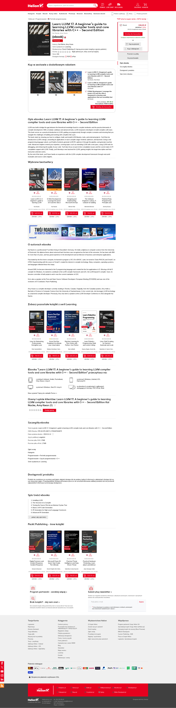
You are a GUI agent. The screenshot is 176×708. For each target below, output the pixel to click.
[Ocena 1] (58, 52)
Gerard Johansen (37, 569)
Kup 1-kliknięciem (133, 49)
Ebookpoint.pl (132, 687)
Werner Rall (71, 206)
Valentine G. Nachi (105, 349)
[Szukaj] (95, 5)
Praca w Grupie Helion (124, 636)
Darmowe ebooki (99, 13)
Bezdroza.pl (117, 687)
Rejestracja (31, 627)
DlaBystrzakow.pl (105, 687)
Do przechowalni (133, 58)
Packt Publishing (67, 49)
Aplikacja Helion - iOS (34, 646)
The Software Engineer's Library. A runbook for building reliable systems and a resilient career (89, 202)
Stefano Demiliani (52, 349)
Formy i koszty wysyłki (65, 638)
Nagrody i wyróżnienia (94, 636)
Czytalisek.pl (90, 692)
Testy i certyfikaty (33, 641)
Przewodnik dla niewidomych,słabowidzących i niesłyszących (67, 627)
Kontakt (60, 655)
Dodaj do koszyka (132, 34)
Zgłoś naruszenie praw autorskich (98, 639)
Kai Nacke (61, 44)
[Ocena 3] (63, 52)
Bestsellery (88, 13)
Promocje (72, 13)
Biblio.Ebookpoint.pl (120, 692)
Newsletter (61, 648)
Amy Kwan (69, 44)
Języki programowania (47, 458)
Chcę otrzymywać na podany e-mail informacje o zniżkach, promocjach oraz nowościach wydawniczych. (112, 607)
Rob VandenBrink (37, 349)
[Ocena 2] (61, 52)
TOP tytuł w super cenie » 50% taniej (131, 19)
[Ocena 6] (70, 52)
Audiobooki (63, 13)
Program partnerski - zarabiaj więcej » (48, 592)
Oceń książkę (92, 629)
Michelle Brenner (89, 206)
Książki (38, 13)
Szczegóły (126, 67)
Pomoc (53, 393)
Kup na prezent (134, 44)
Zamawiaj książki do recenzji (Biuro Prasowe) (131, 629)
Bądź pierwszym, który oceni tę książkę (85, 51)
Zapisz (141, 602)
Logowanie (31, 624)
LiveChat (60, 653)
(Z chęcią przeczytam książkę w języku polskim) (90, 49)
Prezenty (30, 639)
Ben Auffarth (71, 349)
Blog (59, 645)
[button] (114, 178)
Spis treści (126, 74)
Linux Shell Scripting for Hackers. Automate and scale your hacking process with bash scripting (107, 345)
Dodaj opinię (49, 410)
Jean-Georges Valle (89, 569)
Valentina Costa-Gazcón (71, 569)
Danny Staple (86, 349)
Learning (68, 47)
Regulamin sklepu (63, 631)
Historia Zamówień (33, 629)
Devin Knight (50, 569)
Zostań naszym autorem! (95, 627)
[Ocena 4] (65, 52)
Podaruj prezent (142, 13)
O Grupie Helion (92, 624)
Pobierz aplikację (119, 13)
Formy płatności (62, 640)
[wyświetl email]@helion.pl (65, 701)
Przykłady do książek (94, 634)
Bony (130, 13)
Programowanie (33, 455)
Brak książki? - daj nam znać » (45, 602)
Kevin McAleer (94, 349)
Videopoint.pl (62, 692)
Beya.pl (75, 692)
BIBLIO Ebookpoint (123, 631)
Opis (124, 63)
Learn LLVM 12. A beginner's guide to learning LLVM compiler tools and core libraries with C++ (100, 84)
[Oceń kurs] (35, 410)
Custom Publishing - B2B (125, 634)
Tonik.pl (146, 699)
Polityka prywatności (64, 633)
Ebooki (45, 13)
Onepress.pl (62, 687)
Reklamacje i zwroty (64, 657)
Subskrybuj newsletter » (100, 592)
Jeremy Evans (107, 206)
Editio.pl (88, 687)
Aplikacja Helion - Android (35, 644)
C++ (58, 458)
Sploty (102, 692)
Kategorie (31, 13)
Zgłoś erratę (32, 449)
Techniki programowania (48, 455)
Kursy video (53, 13)
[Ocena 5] (67, 52)
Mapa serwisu (62, 650)
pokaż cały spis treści (39, 517)
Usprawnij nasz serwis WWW (66, 643)
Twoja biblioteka (32, 631)
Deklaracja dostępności (65, 635)
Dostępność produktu (127, 70)
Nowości (80, 13)
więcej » (112, 608)
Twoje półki (31, 634)
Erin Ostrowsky (59, 569)
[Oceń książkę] (64, 51)
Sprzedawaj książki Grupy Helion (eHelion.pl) (131, 627)
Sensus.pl (75, 687)
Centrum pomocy (63, 624)
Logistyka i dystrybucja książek (127, 639)
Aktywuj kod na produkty (35, 636)
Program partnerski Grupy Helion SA (129, 624)
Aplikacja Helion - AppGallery (36, 649)
